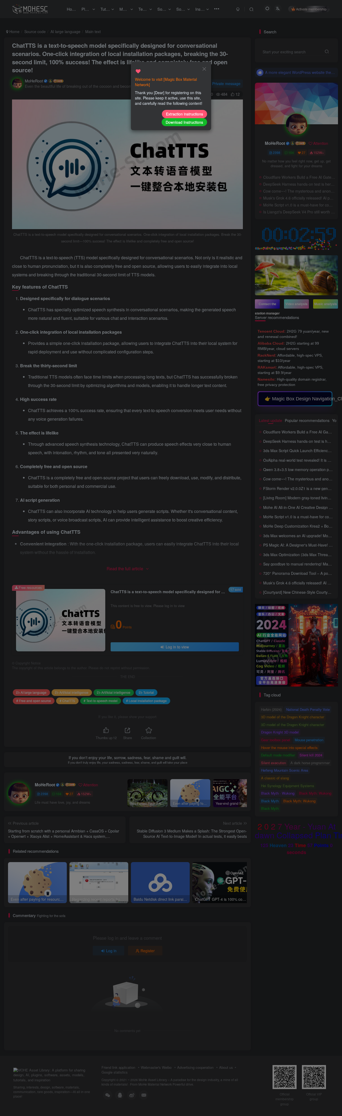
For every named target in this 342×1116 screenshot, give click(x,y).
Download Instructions (184, 122)
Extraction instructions (184, 114)
